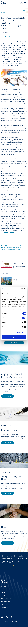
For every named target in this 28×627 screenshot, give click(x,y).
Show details (20, 332)
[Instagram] (11, 617)
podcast (12, 232)
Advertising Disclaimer (5, 601)
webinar (6, 232)
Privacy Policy (4, 604)
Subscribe (3, 589)
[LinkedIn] (7, 617)
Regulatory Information (6, 598)
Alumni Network (4, 586)
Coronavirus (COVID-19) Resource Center (11, 227)
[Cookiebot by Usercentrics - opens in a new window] (20, 289)
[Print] (5, 36)
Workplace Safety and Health (14, 249)
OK (14, 337)
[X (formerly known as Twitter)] (2, 617)
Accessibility (3, 595)
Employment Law (17, 247)
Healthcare (3, 249)
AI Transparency (4, 607)
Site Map (3, 592)
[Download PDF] (1, 36)
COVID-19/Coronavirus (6, 246)
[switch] (24, 318)
